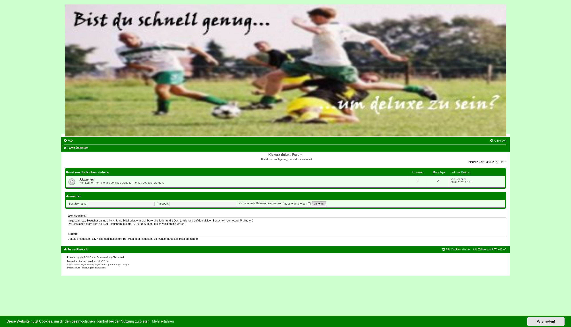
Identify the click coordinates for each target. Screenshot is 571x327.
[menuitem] (68, 140)
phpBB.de (103, 261)
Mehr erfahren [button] (163, 321)
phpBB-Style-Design (118, 264)
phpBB (83, 257)
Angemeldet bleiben (295, 203)
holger (194, 238)
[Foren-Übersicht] (285, 70)
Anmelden (73, 196)
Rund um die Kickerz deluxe (87, 172)
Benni (459, 179)
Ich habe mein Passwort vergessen (259, 203)
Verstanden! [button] (546, 321)
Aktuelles (86, 179)
